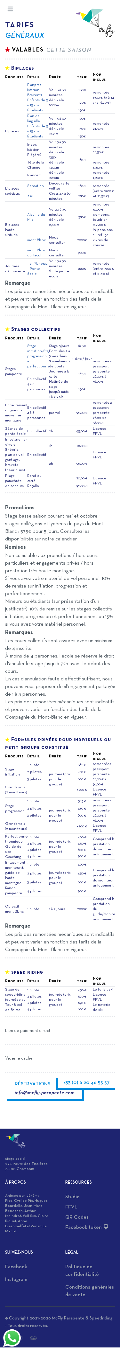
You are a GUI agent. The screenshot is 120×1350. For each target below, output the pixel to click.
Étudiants (35, 110)
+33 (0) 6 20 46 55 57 (86, 1082)
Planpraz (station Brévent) (34, 90)
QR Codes (77, 1217)
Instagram (16, 1279)
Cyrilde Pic (23, 1201)
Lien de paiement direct (27, 1030)
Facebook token (84, 1227)
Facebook (16, 1267)
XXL (30, 196)
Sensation (35, 186)
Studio (72, 1197)
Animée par (16, 1196)
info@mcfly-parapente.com (45, 1093)
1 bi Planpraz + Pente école (37, 269)
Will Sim (29, 1216)
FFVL (71, 1207)
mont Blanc (36, 240)
